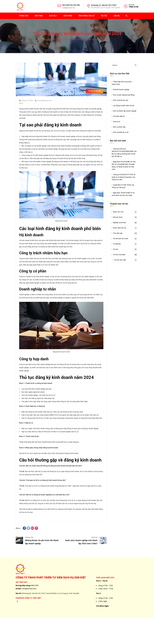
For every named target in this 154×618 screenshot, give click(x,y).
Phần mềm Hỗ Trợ (124, 228)
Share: (18, 528)
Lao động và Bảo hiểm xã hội (123, 106)
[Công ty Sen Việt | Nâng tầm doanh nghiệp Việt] (20, 6)
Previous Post (29, 537)
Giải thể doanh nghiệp (121, 89)
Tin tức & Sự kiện (63, 39)
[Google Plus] (32, 528)
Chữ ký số (116, 122)
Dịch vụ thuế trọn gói (120, 100)
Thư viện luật (125, 233)
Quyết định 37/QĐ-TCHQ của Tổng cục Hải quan (123, 186)
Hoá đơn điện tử (119, 116)
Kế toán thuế (124, 217)
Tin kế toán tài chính (124, 239)
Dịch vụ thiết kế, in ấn (121, 132)
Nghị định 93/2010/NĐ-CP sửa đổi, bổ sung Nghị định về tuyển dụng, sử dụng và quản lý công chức (124, 165)
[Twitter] (28, 528)
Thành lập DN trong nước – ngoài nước (122, 83)
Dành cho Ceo (124, 212)
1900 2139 (133, 7)
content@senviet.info (44, 100)
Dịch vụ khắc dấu (119, 127)
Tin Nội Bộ (124, 244)
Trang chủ (51, 39)
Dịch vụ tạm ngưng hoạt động (124, 95)
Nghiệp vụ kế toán (124, 222)
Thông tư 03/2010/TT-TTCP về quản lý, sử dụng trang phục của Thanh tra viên (123, 177)
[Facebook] (24, 528)
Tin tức (124, 249)
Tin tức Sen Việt (125, 260)
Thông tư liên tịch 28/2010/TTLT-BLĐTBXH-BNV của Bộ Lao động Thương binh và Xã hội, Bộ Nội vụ (124, 152)
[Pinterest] (36, 528)
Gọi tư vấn (131, 4)
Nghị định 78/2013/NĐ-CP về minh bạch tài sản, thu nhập (123, 194)
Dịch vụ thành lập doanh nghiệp (124, 111)
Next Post (94, 537)
